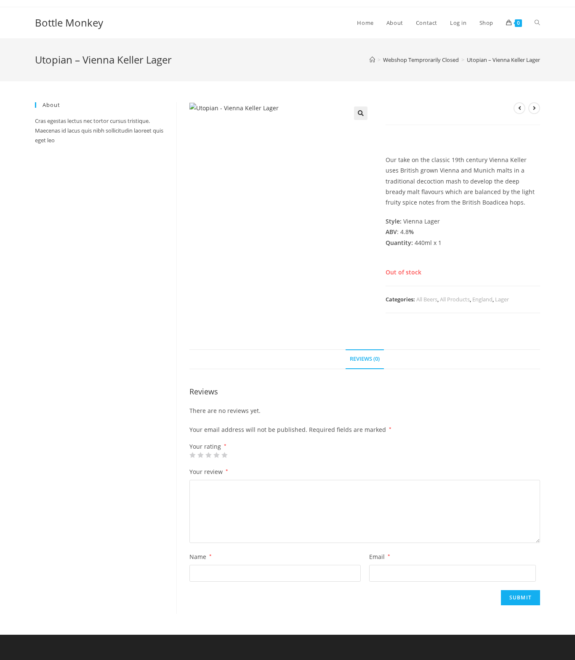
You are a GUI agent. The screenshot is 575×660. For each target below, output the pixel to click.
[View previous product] (519, 108)
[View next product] (534, 108)
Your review (208, 472)
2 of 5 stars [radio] (200, 455)
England (482, 299)
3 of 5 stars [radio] (208, 455)
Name (200, 557)
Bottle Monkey (69, 22)
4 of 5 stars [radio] (216, 455)
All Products (455, 299)
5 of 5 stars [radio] (224, 455)
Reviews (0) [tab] (365, 358)
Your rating (207, 447)
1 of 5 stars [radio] (192, 455)
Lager (502, 299)
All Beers (426, 299)
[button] (360, 113)
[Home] (372, 60)
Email (379, 557)
